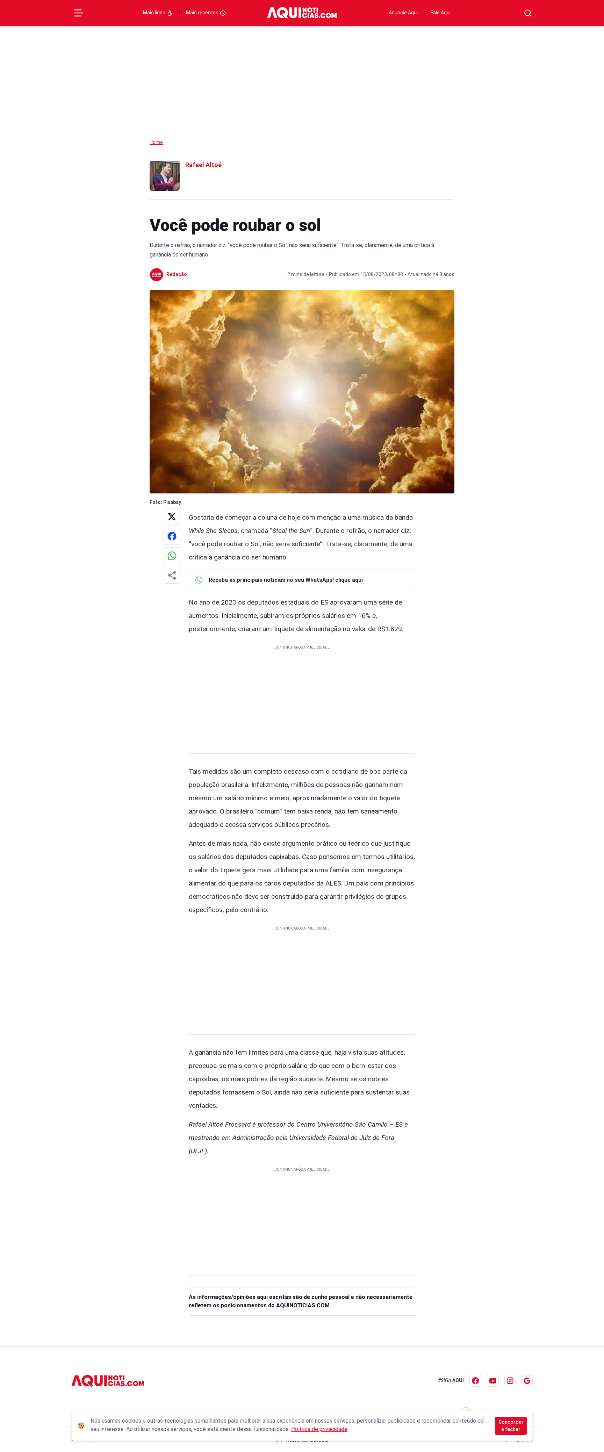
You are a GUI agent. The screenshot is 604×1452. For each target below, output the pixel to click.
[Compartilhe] (172, 575)
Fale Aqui (441, 12)
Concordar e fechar (511, 1425)
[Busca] (528, 13)
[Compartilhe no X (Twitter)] (172, 516)
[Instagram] (510, 1380)
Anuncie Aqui (403, 12)
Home (156, 142)
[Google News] (527, 1380)
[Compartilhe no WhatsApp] (172, 555)
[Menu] (78, 13)
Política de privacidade (319, 1429)
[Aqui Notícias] (302, 13)
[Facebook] (475, 1381)
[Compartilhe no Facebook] (172, 536)
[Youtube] (493, 1381)
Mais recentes (203, 12)
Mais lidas (154, 12)
